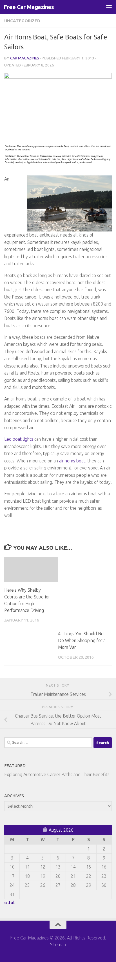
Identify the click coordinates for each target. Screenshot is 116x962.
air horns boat (72, 460)
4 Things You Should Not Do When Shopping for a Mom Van (82, 640)
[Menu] (109, 7)
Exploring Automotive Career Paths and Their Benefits (57, 774)
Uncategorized (22, 20)
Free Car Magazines (29, 7)
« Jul (9, 902)
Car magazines (24, 58)
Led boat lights (18, 439)
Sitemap (58, 944)
